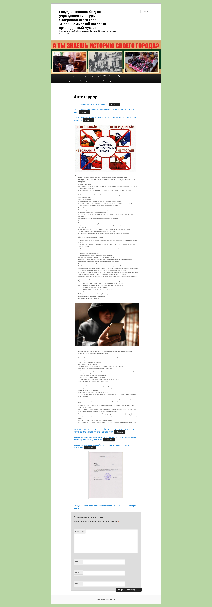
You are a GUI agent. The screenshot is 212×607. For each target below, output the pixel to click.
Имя (78, 561)
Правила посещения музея (127, 76)
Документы (73, 81)
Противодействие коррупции (89, 81)
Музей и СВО (101, 76)
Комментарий (79, 531)
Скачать (114, 104)
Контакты (63, 81)
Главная (62, 76)
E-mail (78, 572)
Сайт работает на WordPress (106, 599)
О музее (112, 76)
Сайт (77, 583)
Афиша (142, 76)
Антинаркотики (74, 76)
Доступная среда (87, 76)
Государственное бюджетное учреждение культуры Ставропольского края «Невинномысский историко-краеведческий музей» (83, 19)
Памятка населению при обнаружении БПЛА (91, 104)
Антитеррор (107, 81)
